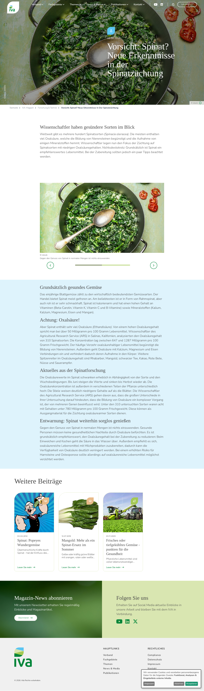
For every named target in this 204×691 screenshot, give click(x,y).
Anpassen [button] (149, 683)
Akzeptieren (191, 683)
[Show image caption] (200, 103)
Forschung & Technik (47, 107)
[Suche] (173, 4)
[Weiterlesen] (34, 512)
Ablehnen (178, 683)
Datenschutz (155, 659)
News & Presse (94, 4)
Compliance (154, 655)
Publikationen (118, 4)
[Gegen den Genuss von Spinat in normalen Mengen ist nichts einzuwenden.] (102, 218)
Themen (74, 4)
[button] (50, 265)
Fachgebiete (55, 4)
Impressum (154, 664)
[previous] (50, 265)
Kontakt (138, 4)
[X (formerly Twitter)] (135, 621)
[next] (153, 265)
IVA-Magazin (28, 107)
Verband (36, 4)
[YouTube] (155, 4)
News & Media (111, 668)
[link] (187, 4)
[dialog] (171, 678)
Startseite (14, 107)
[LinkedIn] (162, 4)
